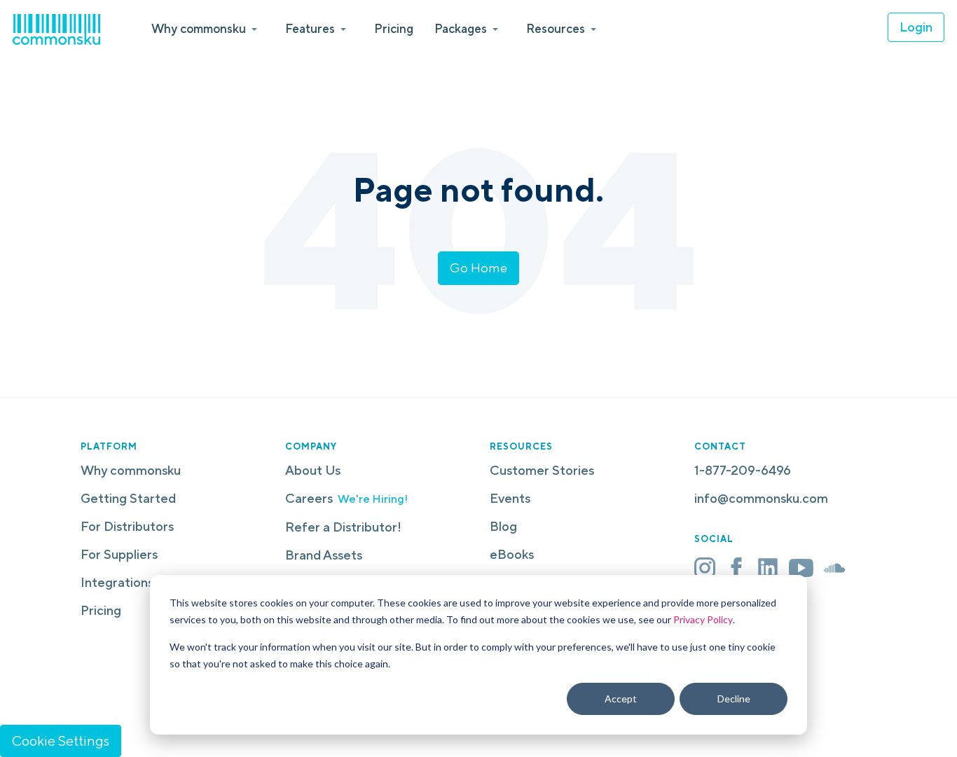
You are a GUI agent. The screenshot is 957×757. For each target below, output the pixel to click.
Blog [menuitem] (503, 526)
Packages (460, 28)
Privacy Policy (703, 619)
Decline (733, 698)
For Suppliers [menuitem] (119, 554)
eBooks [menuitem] (512, 554)
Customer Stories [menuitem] (542, 470)
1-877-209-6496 (742, 470)
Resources (555, 28)
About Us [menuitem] (312, 470)
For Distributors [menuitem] (127, 526)
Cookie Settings (60, 740)
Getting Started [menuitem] (128, 498)
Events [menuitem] (510, 498)
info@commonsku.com (761, 498)
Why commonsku (198, 28)
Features (310, 28)
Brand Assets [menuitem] (323, 555)
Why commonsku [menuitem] (131, 470)
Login (916, 27)
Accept (621, 698)
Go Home (478, 268)
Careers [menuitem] (346, 498)
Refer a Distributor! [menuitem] (343, 527)
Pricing (393, 28)
